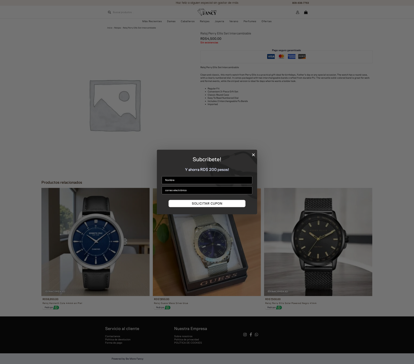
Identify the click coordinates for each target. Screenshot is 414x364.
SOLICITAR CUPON (207, 203)
